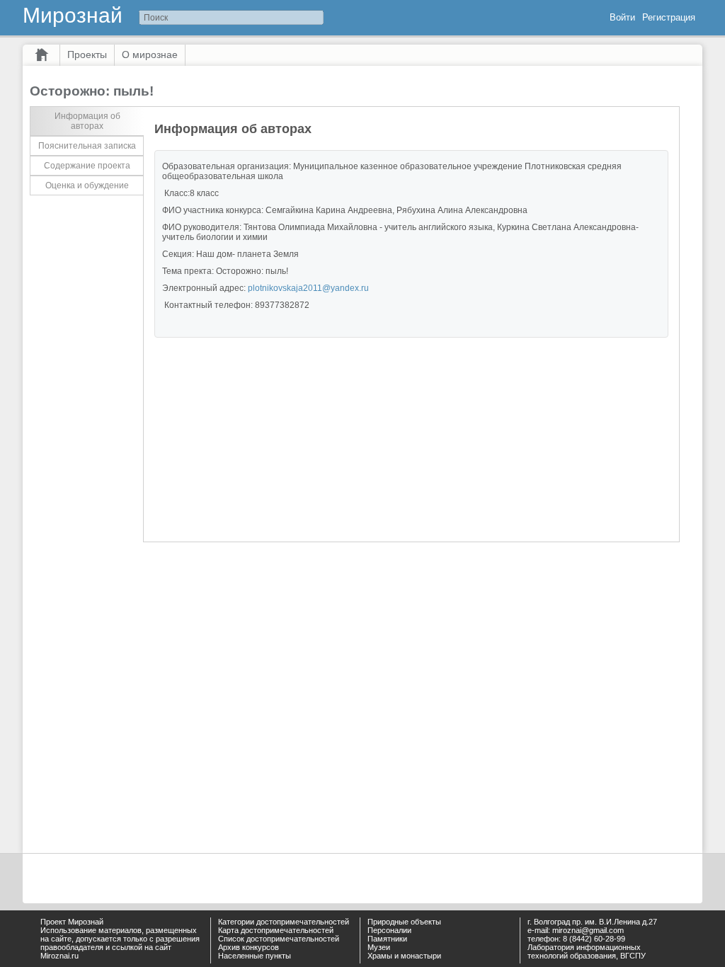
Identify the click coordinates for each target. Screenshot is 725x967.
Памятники (387, 938)
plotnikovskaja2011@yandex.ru (308, 288)
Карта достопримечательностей (275, 930)
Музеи (378, 947)
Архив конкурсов (248, 947)
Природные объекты (404, 921)
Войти (622, 17)
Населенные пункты (254, 955)
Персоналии (389, 930)
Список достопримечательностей (278, 938)
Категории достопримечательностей (283, 921)
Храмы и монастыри (404, 955)
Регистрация (668, 17)
